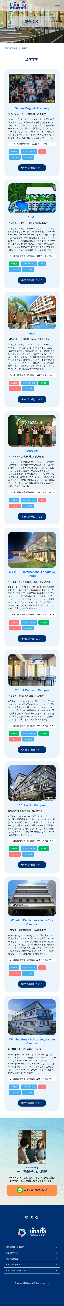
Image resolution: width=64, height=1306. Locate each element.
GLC (32, 333)
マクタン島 (15, 157)
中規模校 (14, 264)
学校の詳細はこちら (32, 168)
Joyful (32, 217)
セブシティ (15, 388)
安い (42, 151)
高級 (42, 264)
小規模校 (14, 151)
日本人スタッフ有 (29, 151)
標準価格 (44, 383)
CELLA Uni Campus (32, 805)
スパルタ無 (28, 157)
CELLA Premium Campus (32, 690)
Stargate (32, 450)
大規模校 (14, 383)
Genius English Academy (32, 108)
